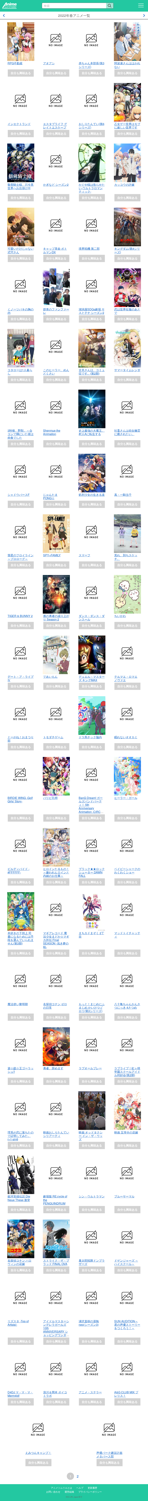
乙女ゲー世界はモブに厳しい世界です (127, 125)
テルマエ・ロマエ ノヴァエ (125, 678)
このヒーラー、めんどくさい (56, 371)
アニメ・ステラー (90, 1392)
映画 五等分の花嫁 (126, 1132)
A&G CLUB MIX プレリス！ (126, 1394)
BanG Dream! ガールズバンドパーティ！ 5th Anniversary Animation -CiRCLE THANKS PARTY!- (91, 806)
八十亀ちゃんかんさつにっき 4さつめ (127, 1006)
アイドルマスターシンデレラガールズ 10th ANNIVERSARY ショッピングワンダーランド (56, 1330)
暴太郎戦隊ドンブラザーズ (92, 1262)
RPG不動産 (15, 63)
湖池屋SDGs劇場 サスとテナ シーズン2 (92, 311)
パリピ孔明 (50, 798)
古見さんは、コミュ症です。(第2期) (92, 371)
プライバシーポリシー (90, 1491)
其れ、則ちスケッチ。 (125, 557)
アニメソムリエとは (61, 1487)
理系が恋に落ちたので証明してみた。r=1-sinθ (21, 1135)
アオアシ (49, 63)
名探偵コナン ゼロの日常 (55, 1006)
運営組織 (69, 1491)
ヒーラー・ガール (125, 798)
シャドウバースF (19, 495)
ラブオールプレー (90, 1068)
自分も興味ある (21, 73)
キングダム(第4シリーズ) (127, 250)
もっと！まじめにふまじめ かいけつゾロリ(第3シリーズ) (92, 1007)
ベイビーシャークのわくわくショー (127, 870)
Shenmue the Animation (51, 432)
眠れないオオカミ (125, 737)
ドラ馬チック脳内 (90, 737)
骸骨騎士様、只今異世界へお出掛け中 (21, 186)
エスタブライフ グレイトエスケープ (55, 125)
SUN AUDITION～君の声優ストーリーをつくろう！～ (127, 1324)
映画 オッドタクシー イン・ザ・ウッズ (91, 1135)
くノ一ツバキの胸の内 (21, 311)
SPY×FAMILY (52, 555)
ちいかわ (120, 616)
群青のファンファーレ (56, 311)
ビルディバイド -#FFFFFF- (18, 870)
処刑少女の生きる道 (92, 495)
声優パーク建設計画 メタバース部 (109, 1454)
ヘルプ (79, 1487)
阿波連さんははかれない (127, 65)
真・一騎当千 (123, 495)
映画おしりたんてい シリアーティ (56, 1134)
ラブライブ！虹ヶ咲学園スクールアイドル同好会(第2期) (127, 1071)
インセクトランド (19, 124)
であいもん (50, 676)
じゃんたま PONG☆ (50, 496)
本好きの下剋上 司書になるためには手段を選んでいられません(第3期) (21, 938)
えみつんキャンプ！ (38, 1453)
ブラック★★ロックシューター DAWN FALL (92, 872)
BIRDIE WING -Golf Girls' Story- (20, 799)
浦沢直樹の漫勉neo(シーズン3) (89, 1323)
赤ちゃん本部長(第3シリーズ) (91, 65)
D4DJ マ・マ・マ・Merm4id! (20, 1394)
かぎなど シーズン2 (56, 184)
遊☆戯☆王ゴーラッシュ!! (21, 1070)
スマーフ (84, 555)
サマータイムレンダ (127, 370)
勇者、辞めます (53, 1068)
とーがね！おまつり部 (21, 739)
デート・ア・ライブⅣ (21, 678)
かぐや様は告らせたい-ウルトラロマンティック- (92, 188)
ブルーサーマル (124, 1196)
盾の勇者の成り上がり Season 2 (56, 617)
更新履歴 (92, 1487)
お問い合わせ (53, 1491)
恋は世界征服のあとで (127, 311)
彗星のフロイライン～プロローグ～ (21, 557)
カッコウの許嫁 (124, 184)
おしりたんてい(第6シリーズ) (91, 125)
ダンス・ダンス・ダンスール (92, 617)
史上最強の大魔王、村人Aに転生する (92, 432)
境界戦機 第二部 (89, 248)
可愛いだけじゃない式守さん (21, 250)
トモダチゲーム (53, 737)
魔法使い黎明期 (18, 1004)
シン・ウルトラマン (92, 1196)
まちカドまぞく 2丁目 (91, 935)
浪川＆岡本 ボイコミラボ (55, 1394)
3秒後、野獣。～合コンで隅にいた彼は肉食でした (21, 433)
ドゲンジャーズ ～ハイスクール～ (126, 1262)
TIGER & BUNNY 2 (20, 616)
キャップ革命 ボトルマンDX (55, 250)
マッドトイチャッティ (127, 935)
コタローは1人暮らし (20, 371)
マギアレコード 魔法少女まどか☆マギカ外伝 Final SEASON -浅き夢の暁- (56, 940)
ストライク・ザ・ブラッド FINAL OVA (56, 1262)
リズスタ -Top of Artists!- (18, 1323)
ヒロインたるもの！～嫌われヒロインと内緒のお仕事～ (56, 872)
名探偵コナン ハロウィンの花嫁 (19, 1262)
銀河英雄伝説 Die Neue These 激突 (19, 1198)
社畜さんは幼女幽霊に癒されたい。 (127, 432)
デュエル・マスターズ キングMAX (92, 678)
